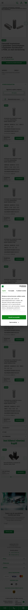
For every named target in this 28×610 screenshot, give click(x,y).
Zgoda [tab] (4, 290)
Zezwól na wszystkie (14, 317)
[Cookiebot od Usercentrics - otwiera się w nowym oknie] (19, 286)
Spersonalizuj (13, 322)
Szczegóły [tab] (11, 290)
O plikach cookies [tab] (21, 290)
